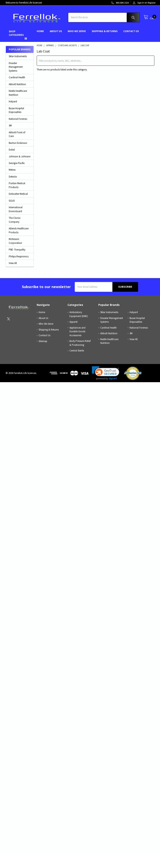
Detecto (13, 176)
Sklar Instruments (18, 56)
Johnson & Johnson (19, 156)
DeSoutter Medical (18, 193)
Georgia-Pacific (17, 163)
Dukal (12, 149)
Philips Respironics (18, 256)
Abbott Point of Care (17, 134)
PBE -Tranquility (17, 249)
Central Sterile (76, 350)
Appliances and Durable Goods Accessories (77, 331)
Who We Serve (77, 31)
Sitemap (43, 341)
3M (10, 125)
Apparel (73, 321)
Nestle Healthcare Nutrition (18, 92)
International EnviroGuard (15, 209)
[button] (105, 373)
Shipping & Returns (104, 31)
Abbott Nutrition (17, 84)
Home (40, 31)
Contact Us (131, 31)
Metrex (12, 169)
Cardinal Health (17, 77)
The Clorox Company (14, 219)
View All (13, 263)
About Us (56, 31)
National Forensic (18, 119)
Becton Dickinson (18, 143)
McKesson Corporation (15, 241)
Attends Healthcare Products (18, 230)
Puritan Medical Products (17, 185)
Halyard (13, 101)
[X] (8, 319)
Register (152, 2)
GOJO (12, 200)
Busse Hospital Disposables (16, 110)
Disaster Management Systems (16, 66)
